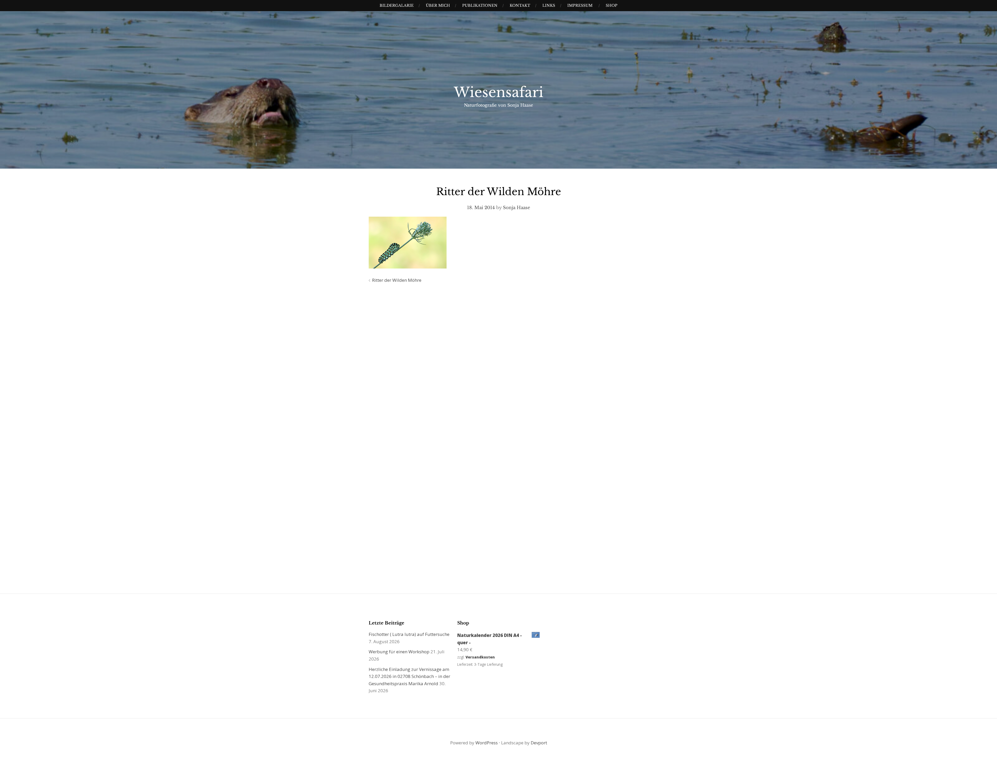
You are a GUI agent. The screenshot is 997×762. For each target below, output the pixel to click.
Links (548, 5)
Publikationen (479, 5)
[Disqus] (498, 362)
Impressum (579, 5)
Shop (611, 5)
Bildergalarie (397, 5)
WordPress (486, 743)
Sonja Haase (516, 207)
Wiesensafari (498, 92)
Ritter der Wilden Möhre (396, 280)
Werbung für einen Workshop (399, 652)
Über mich (438, 5)
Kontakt (520, 5)
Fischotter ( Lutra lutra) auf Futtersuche (409, 634)
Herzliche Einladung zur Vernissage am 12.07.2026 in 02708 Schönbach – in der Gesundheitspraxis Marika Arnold (409, 676)
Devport (539, 743)
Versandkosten (480, 657)
